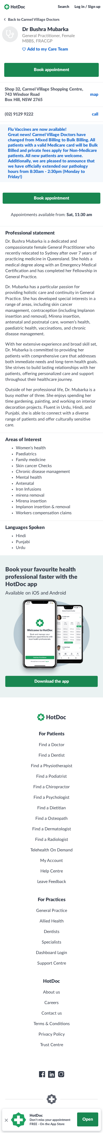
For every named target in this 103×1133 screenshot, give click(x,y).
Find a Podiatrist (51, 776)
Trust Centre (51, 1045)
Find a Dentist (52, 755)
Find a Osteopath (51, 818)
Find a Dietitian (51, 808)
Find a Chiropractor (51, 787)
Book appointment (51, 70)
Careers (51, 1003)
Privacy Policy (52, 1034)
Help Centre (51, 871)
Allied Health (52, 921)
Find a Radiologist (51, 839)
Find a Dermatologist (51, 829)
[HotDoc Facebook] (42, 1074)
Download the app (51, 681)
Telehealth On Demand (51, 850)
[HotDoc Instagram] (61, 1074)
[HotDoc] (14, 7)
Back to (33, 20)
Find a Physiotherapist (51, 766)
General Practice (51, 911)
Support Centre (51, 963)
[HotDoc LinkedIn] (51, 1074)
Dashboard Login (51, 953)
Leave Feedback (51, 882)
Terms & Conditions (52, 1024)
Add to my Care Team (47, 49)
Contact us (51, 1013)
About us (51, 992)
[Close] (6, 1119)
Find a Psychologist (51, 797)
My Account (51, 861)
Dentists (51, 932)
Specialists (51, 942)
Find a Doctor (51, 745)
